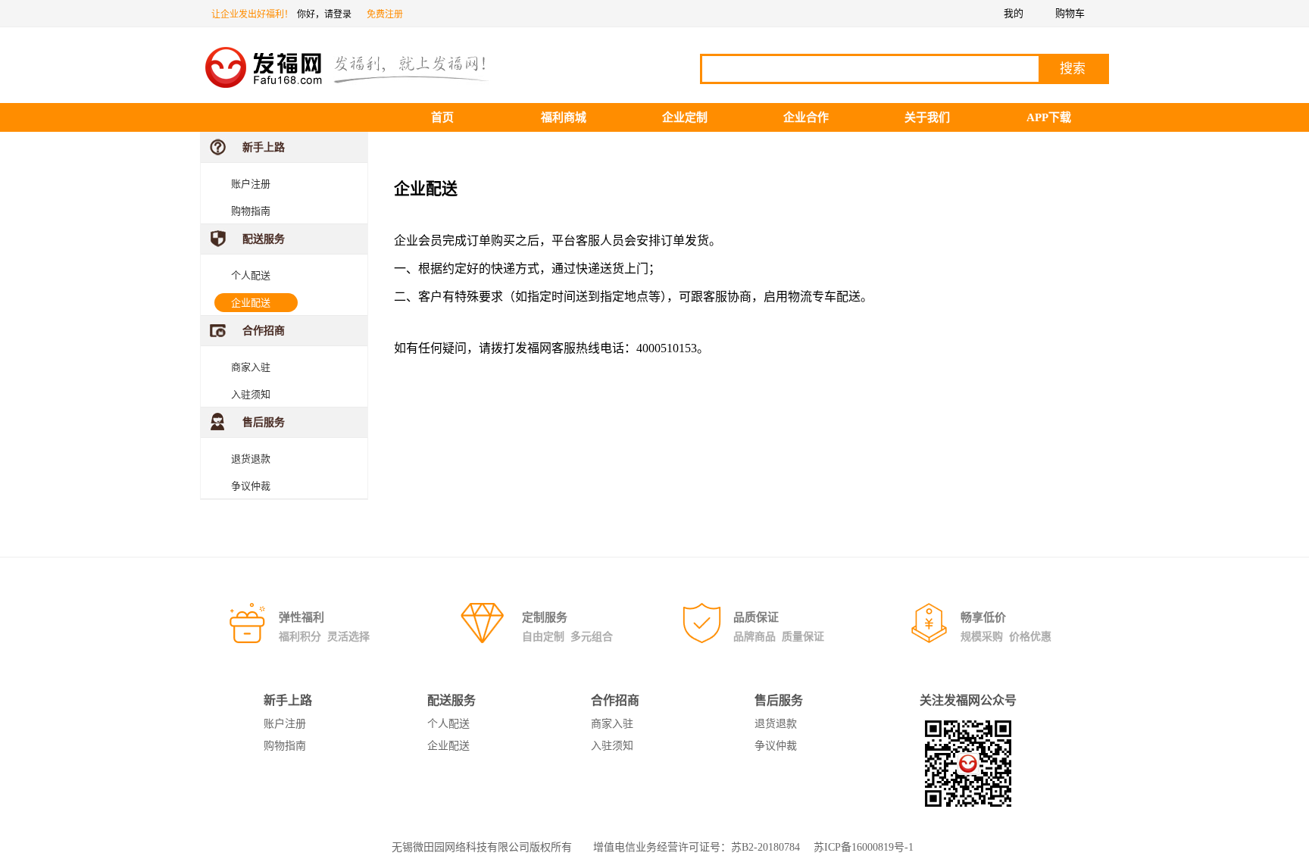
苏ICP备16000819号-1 (864, 847)
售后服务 (263, 422)
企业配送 (250, 302)
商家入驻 (250, 367)
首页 (442, 117)
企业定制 (685, 117)
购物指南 (250, 211)
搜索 (1073, 68)
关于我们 (927, 117)
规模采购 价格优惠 (1006, 636)
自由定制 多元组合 (567, 636)
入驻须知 (250, 394)
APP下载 (1048, 117)
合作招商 (263, 330)
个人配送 (250, 275)
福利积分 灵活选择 (324, 636)
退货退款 (250, 458)
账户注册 (250, 183)
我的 (1013, 13)
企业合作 (806, 117)
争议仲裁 (250, 486)
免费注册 (385, 14)
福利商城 (563, 117)
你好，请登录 (324, 14)
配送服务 (263, 239)
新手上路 (263, 147)
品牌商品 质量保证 (778, 636)
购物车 (1070, 13)
